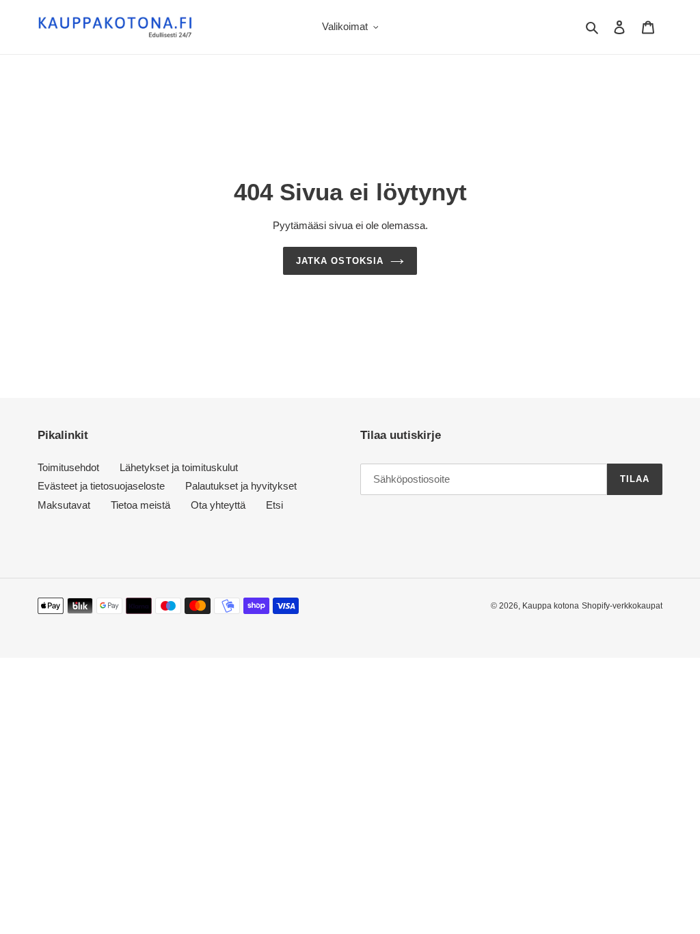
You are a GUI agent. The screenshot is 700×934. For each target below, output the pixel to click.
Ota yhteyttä (218, 505)
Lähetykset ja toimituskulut (179, 467)
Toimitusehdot (68, 467)
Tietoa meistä (140, 505)
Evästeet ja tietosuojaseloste (101, 486)
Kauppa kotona (550, 606)
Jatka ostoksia (339, 261)
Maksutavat (64, 505)
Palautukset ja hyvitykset (241, 486)
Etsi (274, 505)
